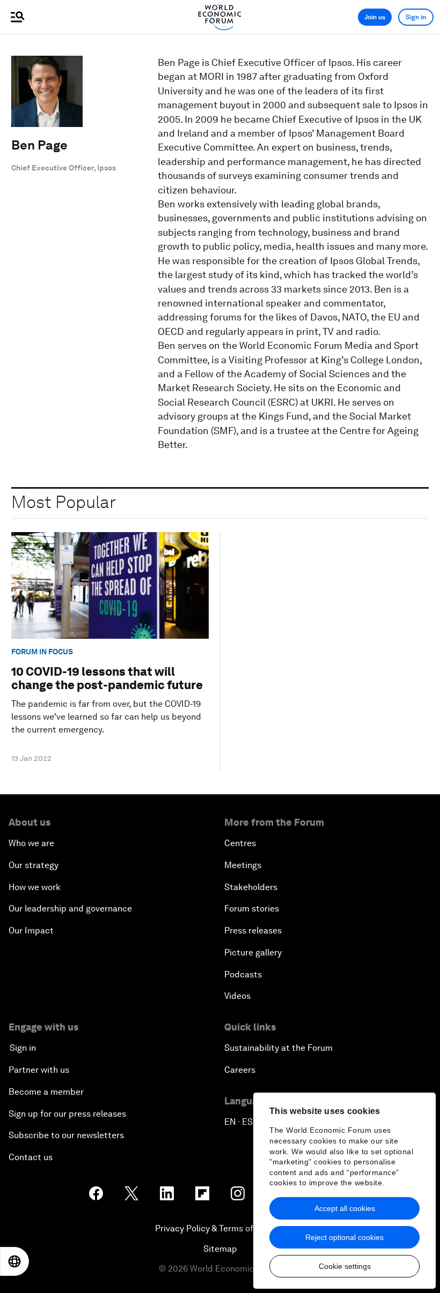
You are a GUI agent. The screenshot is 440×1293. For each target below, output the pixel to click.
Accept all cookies (344, 1208)
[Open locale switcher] (14, 1261)
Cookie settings (345, 1266)
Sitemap (220, 1249)
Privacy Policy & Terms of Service (220, 1228)
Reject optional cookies (344, 1237)
